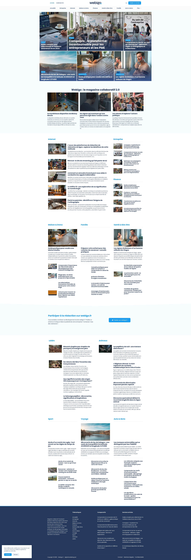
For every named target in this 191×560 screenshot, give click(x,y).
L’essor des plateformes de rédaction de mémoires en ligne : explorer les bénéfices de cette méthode (88, 147)
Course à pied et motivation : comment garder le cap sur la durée (67, 478)
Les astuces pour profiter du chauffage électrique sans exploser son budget (132, 210)
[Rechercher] (126, 3)
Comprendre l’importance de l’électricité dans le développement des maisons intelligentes (67, 268)
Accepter (8, 554)
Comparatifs (60, 3)
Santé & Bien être (107, 8)
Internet (72, 8)
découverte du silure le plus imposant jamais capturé (124, 384)
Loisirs (74, 539)
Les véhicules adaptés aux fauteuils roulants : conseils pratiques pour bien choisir (133, 463)
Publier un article (135, 3)
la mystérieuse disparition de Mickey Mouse (62, 115)
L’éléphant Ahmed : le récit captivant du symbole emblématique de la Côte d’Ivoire (126, 366)
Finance (95, 8)
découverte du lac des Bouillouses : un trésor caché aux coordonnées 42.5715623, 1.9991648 (99, 471)
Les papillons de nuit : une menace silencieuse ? (127, 348)
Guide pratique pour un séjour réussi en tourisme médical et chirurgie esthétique (100, 481)
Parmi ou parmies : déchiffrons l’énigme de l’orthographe (85, 201)
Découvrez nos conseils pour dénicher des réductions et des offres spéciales (106, 540)
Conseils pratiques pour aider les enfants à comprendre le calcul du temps (99, 269)
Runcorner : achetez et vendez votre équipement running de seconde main (67, 470)
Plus (138, 8)
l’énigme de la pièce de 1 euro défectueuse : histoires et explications (106, 532)
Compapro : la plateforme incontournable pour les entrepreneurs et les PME (88, 44)
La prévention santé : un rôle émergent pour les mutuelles (132, 274)
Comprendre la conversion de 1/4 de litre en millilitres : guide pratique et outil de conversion (107, 519)
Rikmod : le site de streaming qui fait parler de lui (87, 161)
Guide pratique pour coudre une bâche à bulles (95, 78)
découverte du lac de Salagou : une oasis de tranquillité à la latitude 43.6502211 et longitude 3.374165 (58, 77)
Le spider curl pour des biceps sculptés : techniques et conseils (66, 486)
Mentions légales (129, 557)
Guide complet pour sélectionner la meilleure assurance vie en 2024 (51, 47)
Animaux (74, 537)
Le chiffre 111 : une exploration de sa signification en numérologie (87, 188)
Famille (119, 8)
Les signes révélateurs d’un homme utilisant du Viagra (130, 78)
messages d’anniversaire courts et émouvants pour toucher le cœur (100, 292)
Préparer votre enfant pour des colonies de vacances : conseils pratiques (93, 250)
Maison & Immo (84, 8)
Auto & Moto (129, 8)
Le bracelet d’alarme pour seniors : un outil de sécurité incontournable (100, 285)
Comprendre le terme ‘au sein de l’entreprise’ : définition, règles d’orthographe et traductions (137, 46)
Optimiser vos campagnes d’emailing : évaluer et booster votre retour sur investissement (132, 163)
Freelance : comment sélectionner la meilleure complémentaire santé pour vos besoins (133, 195)
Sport (74, 535)
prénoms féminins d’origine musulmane (98, 277)
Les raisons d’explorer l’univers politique (124, 115)
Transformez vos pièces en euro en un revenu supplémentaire (132, 202)
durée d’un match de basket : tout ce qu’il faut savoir (67, 462)
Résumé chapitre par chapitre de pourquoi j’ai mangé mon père (76, 348)
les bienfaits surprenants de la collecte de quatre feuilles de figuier (133, 267)
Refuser (16, 554)
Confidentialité (139, 557)
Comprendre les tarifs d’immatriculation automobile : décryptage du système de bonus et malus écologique (133, 474)
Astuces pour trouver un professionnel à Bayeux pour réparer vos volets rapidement (66, 294)
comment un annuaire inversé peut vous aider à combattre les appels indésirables (87, 174)
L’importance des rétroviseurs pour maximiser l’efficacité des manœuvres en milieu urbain (133, 485)
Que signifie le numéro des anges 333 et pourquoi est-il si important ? (77, 380)
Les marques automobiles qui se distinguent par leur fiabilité (127, 443)
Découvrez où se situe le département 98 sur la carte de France (99, 462)
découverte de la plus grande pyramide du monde (99, 489)
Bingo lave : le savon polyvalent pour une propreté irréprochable (66, 276)
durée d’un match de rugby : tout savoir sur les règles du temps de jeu (61, 444)
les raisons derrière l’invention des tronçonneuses (77, 363)
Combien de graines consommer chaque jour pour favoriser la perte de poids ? (133, 291)
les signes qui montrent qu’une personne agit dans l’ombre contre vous (94, 115)
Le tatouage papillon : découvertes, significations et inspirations (77, 397)
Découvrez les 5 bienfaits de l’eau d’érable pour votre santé (133, 282)
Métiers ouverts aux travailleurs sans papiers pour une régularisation (132, 171)
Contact (120, 557)
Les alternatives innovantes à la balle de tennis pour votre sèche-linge (67, 285)
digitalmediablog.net (70, 557)
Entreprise (63, 8)
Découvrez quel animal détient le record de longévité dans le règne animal (126, 400)
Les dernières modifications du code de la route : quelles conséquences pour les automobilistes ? (133, 496)
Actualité (53, 8)
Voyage (43, 71)
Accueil (52, 3)
